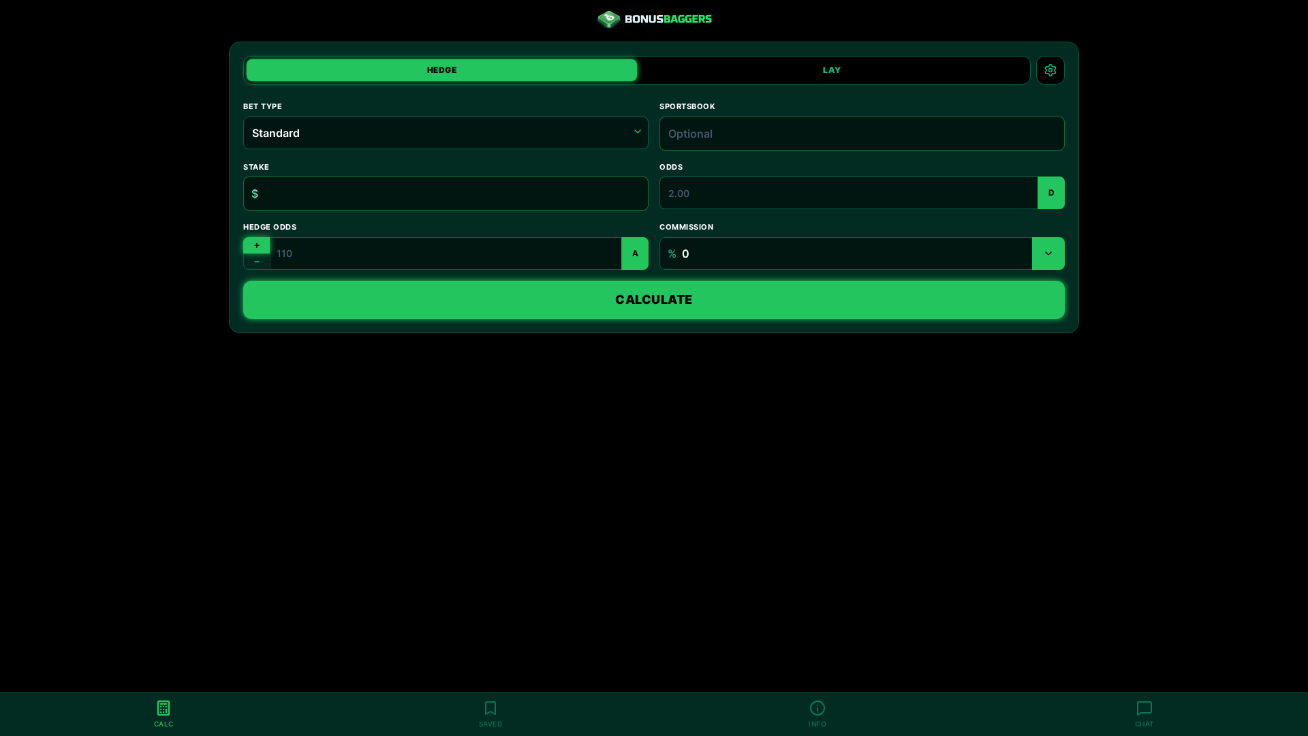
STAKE (256, 167)
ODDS (671, 167)
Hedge (442, 70)
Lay (832, 70)
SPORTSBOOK (687, 106)
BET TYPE (262, 106)
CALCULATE (653, 299)
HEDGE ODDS (270, 227)
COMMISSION (686, 227)
